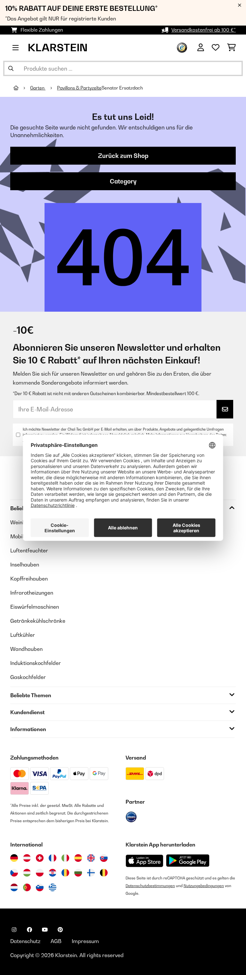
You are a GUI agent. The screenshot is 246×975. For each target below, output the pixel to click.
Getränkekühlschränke (37, 621)
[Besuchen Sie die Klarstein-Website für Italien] (65, 858)
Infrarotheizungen (31, 592)
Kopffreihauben (29, 578)
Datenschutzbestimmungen (150, 885)
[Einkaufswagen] (231, 47)
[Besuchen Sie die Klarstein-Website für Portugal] (27, 887)
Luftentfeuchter (29, 550)
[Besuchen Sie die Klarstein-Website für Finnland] (91, 873)
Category (123, 181)
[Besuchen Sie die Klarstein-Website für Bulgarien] (78, 873)
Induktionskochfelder (35, 663)
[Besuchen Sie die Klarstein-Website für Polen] (40, 873)
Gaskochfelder (28, 677)
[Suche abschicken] (10, 68)
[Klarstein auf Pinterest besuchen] (60, 929)
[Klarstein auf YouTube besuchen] (45, 929)
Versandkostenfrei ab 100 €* (203, 30)
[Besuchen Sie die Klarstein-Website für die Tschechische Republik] (14, 873)
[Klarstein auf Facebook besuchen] (29, 929)
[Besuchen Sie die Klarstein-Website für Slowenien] (40, 887)
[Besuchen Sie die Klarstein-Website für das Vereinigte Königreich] (91, 858)
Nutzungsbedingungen (204, 885)
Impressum (85, 941)
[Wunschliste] (215, 47)
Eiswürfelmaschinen (34, 607)
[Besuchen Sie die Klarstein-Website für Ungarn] (27, 873)
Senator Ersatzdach (122, 87)
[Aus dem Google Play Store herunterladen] (188, 860)
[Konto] (200, 47)
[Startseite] (21, 87)
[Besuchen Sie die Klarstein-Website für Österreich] (27, 858)
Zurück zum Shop (123, 155)
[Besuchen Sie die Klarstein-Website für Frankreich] (52, 858)
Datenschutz (25, 941)
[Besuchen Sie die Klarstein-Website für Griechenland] (52, 887)
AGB (56, 941)
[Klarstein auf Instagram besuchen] (14, 929)
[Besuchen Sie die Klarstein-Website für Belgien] (104, 873)
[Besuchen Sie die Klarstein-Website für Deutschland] (14, 858)
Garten (37, 87)
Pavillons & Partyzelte (79, 87)
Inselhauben (24, 564)
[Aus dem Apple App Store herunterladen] (144, 860)
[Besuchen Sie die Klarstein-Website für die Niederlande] (14, 887)
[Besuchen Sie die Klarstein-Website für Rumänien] (65, 873)
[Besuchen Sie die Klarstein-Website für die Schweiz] (40, 858)
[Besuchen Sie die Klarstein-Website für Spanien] (78, 858)
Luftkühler (22, 635)
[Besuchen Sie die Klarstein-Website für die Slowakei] (104, 858)
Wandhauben (26, 649)
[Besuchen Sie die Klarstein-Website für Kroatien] (52, 873)
